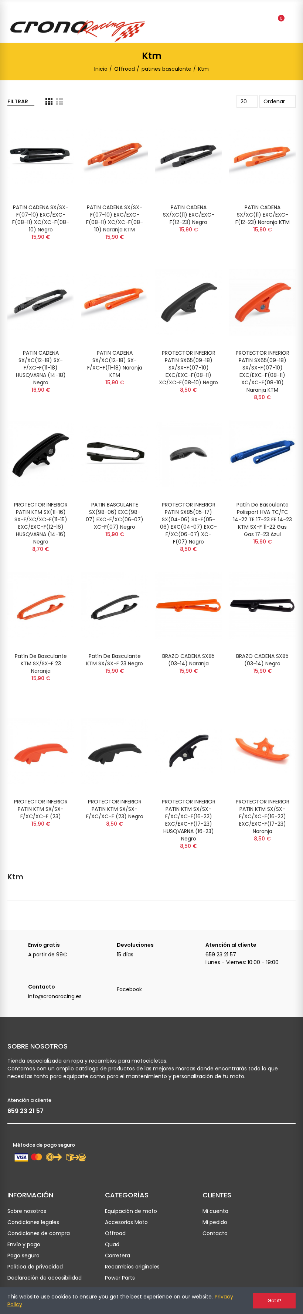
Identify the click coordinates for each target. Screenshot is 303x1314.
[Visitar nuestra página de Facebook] (106, 990)
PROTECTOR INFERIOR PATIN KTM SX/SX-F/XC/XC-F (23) (41, 809)
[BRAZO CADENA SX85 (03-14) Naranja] (188, 605)
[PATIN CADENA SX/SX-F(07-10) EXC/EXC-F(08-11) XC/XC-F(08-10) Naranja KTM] (114, 156)
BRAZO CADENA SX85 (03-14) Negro (262, 659)
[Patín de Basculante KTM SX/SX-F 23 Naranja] (40, 605)
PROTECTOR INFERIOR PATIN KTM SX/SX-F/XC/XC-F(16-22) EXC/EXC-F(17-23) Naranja (262, 816)
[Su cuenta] (292, 21)
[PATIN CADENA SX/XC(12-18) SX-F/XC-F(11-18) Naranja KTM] (114, 302)
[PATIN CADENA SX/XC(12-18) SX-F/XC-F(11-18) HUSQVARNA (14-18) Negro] (40, 302)
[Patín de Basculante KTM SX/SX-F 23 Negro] (114, 605)
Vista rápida (55, 128)
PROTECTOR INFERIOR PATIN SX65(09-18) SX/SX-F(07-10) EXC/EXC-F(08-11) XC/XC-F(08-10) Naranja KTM (262, 371)
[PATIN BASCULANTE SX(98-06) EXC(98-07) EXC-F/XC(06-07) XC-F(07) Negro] (114, 453)
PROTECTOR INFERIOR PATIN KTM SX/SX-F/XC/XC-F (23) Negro (114, 809)
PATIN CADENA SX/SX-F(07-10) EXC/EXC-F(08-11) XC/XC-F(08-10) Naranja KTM (114, 218)
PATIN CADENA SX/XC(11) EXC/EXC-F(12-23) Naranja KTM (262, 215)
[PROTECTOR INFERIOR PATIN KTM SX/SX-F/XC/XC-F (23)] (40, 751)
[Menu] (12, 10)
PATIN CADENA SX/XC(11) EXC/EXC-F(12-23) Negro (188, 215)
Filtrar (17, 101)
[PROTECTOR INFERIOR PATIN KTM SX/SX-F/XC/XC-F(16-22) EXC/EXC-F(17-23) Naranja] (262, 751)
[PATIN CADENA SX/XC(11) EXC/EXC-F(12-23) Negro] (188, 156)
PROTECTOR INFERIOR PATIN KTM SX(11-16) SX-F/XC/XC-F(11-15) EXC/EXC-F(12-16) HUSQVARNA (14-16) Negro (41, 523)
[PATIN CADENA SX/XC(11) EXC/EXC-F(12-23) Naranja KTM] (262, 156)
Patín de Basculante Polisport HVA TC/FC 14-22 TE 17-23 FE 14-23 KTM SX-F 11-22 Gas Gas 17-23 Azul (262, 519)
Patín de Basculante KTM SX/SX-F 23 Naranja (41, 663)
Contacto (41, 986)
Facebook (129, 989)
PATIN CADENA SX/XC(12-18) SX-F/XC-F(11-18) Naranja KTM (114, 364)
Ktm (15, 877)
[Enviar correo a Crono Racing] (17, 990)
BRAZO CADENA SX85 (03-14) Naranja (188, 659)
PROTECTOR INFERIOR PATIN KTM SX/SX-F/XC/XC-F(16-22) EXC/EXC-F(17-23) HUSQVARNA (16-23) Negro (188, 820)
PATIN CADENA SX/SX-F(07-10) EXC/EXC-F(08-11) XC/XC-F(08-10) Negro (40, 218)
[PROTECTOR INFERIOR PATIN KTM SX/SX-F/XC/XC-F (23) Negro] (114, 751)
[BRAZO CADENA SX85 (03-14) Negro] (262, 605)
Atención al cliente (230, 945)
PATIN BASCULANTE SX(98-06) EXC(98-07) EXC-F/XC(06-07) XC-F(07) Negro (114, 516)
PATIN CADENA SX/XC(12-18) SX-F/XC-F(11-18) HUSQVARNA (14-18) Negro (41, 367)
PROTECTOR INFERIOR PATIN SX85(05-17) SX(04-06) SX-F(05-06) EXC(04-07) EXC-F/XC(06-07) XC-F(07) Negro (188, 523)
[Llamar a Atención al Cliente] (195, 948)
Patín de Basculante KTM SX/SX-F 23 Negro (114, 659)
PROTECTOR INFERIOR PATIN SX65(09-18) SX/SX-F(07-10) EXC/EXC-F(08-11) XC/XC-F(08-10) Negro (188, 367)
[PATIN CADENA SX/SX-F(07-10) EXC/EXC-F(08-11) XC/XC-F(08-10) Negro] (40, 156)
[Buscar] (265, 21)
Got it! (274, 1300)
